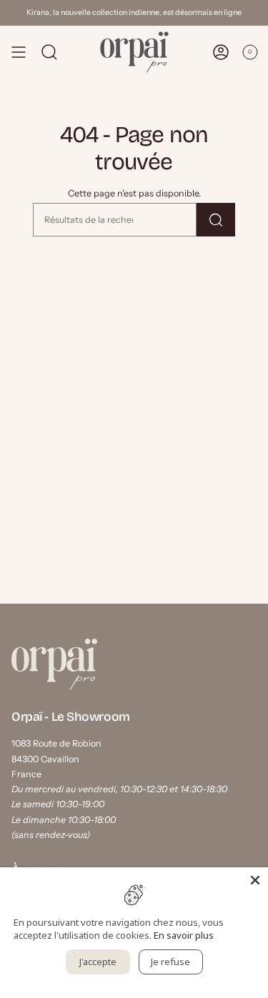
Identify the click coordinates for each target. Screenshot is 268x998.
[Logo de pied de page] (54, 664)
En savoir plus (184, 935)
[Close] (255, 880)
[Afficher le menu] (18, 52)
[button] (49, 52)
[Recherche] (216, 219)
